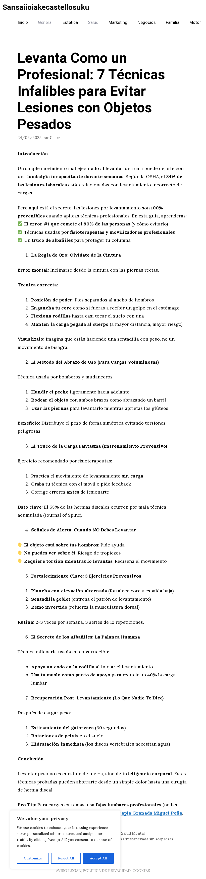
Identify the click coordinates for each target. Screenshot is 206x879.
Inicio (23, 22)
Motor (195, 22)
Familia (172, 22)
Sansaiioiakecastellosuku (46, 7)
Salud (93, 22)
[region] (65, 839)
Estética (70, 22)
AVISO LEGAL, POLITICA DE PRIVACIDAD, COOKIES (103, 870)
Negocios (146, 22)
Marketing (118, 22)
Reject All (66, 858)
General (45, 22)
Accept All (98, 858)
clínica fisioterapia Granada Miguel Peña (134, 813)
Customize (33, 858)
